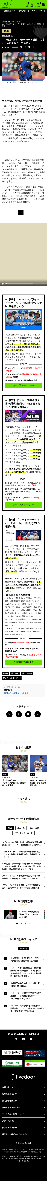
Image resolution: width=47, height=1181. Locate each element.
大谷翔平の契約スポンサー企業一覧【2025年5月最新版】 (25, 984)
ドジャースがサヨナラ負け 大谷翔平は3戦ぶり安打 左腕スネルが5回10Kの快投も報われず (22, 886)
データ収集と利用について (13, 1114)
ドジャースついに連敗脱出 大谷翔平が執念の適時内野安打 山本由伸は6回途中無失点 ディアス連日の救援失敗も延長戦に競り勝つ (26, 972)
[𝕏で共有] (21, 47)
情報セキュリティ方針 (11, 1107)
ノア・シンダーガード (13, 678)
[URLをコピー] (34, 47)
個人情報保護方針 (9, 1101)
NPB (41, 11)
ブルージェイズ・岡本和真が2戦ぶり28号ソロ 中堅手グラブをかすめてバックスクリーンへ (22, 877)
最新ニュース (9, 11)
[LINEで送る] (29, 47)
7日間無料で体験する (24, 662)
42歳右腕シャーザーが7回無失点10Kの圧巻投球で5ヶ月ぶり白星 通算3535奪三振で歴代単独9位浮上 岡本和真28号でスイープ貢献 (22, 866)
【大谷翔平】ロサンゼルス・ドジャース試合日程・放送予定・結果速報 (26, 959)
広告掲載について (9, 1094)
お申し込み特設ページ (23, 385)
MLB (33, 11)
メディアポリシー (9, 1121)
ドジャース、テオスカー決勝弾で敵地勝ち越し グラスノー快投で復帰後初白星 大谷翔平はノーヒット (22, 854)
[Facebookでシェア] (25, 47)
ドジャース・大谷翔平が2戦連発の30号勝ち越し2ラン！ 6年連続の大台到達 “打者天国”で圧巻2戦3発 (26, 1008)
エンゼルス (28, 674)
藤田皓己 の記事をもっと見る (16, 693)
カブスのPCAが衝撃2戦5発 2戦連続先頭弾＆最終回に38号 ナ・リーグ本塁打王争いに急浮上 (22, 843)
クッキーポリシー (9, 1128)
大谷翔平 (23, 11)
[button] (17, 923)
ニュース (16, 674)
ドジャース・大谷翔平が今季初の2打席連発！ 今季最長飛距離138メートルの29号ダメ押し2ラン (25, 996)
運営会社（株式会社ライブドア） (16, 1134)
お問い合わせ (7, 1087)
